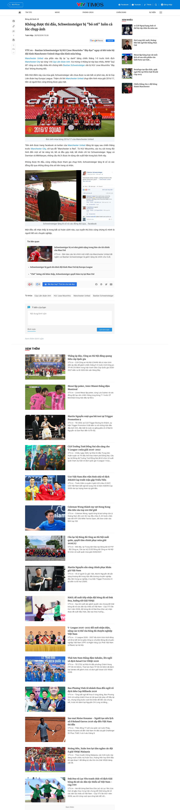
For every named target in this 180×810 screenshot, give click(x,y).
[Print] (14, 40)
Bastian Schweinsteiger (74, 65)
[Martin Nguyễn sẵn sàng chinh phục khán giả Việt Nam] (45, 578)
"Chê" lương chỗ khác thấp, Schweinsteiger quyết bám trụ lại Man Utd (62, 274)
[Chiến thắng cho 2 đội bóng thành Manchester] (127, 88)
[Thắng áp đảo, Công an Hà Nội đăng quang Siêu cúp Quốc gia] (45, 367)
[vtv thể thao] (90, 4)
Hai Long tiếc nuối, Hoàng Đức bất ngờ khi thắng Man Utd (145, 42)
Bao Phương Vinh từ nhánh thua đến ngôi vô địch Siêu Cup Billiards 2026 (91, 690)
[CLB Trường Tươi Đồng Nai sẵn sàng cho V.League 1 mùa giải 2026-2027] (45, 457)
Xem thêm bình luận (34, 338)
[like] (14, 21)
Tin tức (28, 12)
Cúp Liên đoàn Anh (61, 62)
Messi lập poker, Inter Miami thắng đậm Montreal (89, 388)
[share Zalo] (101, 284)
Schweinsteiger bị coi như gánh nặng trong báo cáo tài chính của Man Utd (82, 249)
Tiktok (149, 5)
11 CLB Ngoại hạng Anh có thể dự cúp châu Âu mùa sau (145, 27)
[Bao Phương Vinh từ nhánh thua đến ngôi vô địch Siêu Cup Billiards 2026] (45, 699)
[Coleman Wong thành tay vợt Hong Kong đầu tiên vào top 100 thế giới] (45, 518)
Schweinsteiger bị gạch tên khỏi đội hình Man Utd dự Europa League (61, 267)
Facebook (125, 5)
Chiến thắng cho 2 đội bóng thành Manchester (145, 85)
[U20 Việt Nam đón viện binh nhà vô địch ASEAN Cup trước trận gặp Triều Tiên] (45, 487)
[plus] (13, 45)
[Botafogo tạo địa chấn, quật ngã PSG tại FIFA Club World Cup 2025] (127, 73)
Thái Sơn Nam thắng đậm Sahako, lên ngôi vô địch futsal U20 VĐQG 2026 (90, 659)
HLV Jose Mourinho (62, 296)
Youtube (137, 5)
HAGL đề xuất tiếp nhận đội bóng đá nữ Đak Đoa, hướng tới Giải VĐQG (90, 599)
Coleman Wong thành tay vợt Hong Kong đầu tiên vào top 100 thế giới (89, 508)
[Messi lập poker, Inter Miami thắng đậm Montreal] (45, 397)
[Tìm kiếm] (156, 4)
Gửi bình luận (104, 330)
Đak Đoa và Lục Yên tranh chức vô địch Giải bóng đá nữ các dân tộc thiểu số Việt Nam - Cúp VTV (90, 781)
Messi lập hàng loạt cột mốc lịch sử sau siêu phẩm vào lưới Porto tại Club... (146, 57)
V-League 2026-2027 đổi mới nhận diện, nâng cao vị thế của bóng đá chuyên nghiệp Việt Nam (90, 630)
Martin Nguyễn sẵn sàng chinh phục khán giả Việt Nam (89, 569)
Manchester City (32, 62)
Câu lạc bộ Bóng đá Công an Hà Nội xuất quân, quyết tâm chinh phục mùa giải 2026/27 (88, 540)
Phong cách (88, 12)
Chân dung (121, 12)
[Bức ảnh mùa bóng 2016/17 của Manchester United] (69, 112)
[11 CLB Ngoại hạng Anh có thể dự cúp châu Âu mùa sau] (127, 29)
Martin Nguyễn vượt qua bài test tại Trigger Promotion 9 (90, 418)
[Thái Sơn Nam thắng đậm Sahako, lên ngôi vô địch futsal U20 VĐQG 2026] (45, 669)
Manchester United (34, 58)
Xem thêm (70, 807)
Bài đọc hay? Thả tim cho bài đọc (61, 284)
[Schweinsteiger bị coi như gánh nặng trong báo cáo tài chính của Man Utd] (39, 254)
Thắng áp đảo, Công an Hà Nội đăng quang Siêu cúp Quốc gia (90, 357)
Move (57, 12)
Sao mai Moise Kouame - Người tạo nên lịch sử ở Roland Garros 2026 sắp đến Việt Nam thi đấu (90, 721)
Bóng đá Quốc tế (32, 19)
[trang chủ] (20, 12)
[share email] (111, 284)
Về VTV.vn (16, 5)
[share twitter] (106, 284)
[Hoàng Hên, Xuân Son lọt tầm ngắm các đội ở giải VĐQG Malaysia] (45, 759)
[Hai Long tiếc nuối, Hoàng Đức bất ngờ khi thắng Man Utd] (127, 44)
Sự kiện (152, 12)
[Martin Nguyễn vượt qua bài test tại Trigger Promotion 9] (45, 427)
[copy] (14, 26)
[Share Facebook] (96, 284)
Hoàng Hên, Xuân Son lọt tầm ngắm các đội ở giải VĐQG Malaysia (90, 750)
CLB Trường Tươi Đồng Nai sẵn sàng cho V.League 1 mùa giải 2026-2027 (89, 448)
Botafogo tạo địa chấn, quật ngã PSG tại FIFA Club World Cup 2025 (146, 72)
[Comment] (14, 31)
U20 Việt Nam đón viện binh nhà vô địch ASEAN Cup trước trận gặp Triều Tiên (88, 478)
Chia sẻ (110, 40)
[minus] (13, 52)
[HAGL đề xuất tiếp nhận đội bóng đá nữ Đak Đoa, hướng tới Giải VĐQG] (45, 608)
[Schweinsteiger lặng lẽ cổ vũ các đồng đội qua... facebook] (69, 195)
